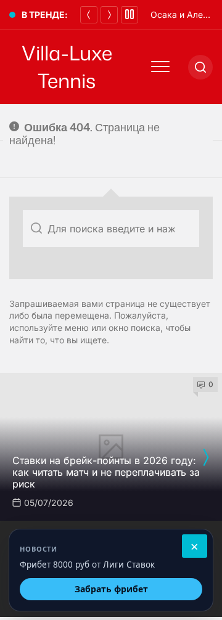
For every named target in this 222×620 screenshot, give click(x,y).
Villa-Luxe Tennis (67, 66)
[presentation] (205, 457)
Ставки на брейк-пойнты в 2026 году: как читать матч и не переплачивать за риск (106, 472)
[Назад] (88, 14)
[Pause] (129, 14)
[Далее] (109, 14)
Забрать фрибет (111, 589)
